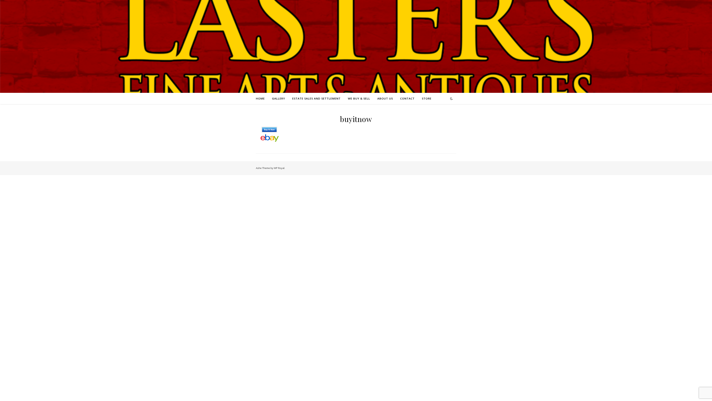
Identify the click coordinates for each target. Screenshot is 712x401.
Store (426, 98)
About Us (385, 98)
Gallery (278, 98)
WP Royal (279, 168)
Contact (407, 98)
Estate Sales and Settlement (316, 98)
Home (260, 98)
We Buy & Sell (359, 98)
